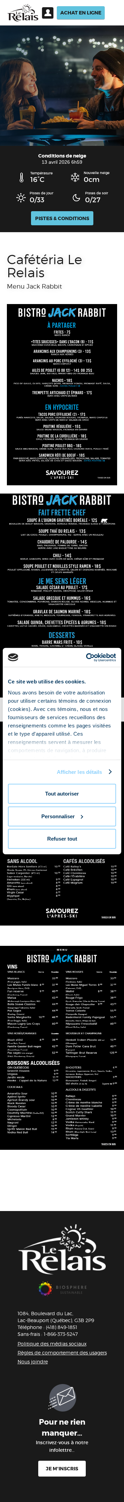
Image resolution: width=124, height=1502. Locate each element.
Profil (47, 13)
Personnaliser (58, 816)
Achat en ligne (80, 13)
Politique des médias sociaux (52, 1344)
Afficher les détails (79, 772)
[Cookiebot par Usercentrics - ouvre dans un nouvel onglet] (87, 657)
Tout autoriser (62, 794)
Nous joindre (33, 1361)
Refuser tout (62, 839)
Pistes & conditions (62, 218)
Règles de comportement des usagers (62, 1352)
